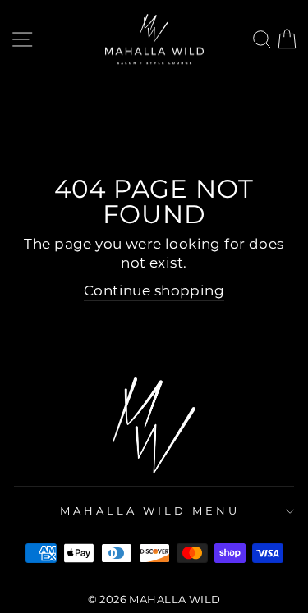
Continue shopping (154, 290)
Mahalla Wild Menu (150, 510)
